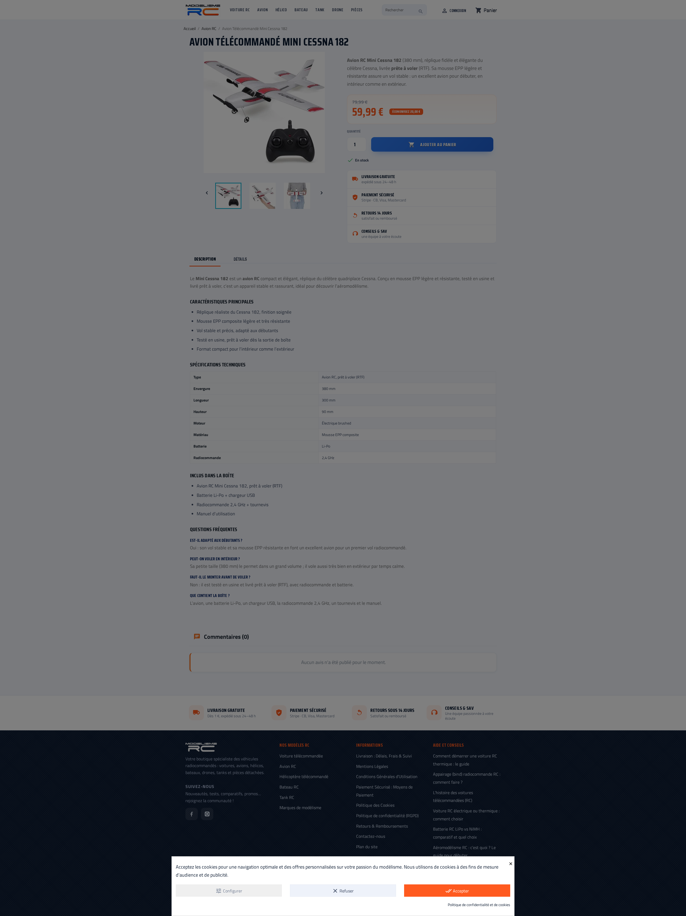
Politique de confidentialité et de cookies (479, 904)
